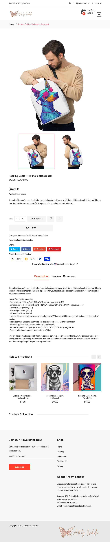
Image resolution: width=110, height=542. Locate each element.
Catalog (60, 452)
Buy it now (30, 228)
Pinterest (55, 249)
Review (56, 276)
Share (27, 249)
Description (41, 276)
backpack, (18, 240)
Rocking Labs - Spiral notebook (55, 397)
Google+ (40, 249)
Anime (45, 236)
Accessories (23, 236)
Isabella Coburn (31, 526)
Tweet (16, 249)
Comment (69, 276)
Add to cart (36, 218)
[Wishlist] (50, 219)
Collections (62, 456)
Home (11, 24)
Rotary (60, 466)
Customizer (62, 461)
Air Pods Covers (35, 236)
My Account (81, 3)
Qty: (10, 218)
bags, (25, 240)
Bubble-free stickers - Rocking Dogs (23, 397)
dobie (30, 240)
